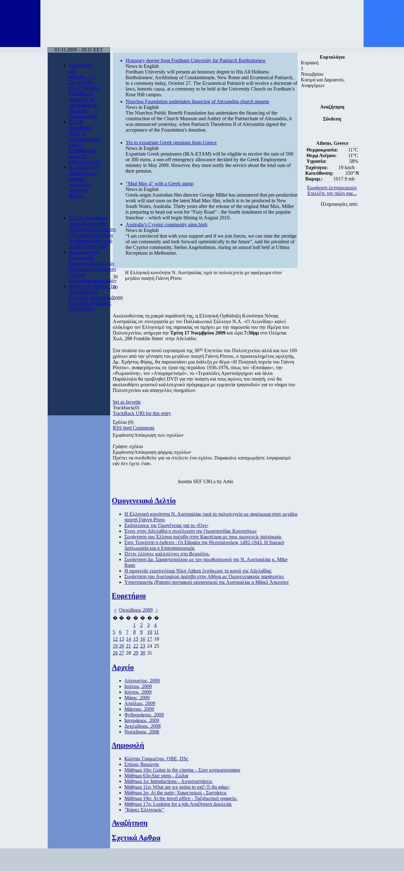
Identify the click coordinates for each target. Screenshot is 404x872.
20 (121, 646)
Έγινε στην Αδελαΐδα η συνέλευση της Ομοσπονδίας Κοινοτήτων (190, 531)
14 (128, 639)
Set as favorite (127, 402)
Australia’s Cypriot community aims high (166, 224)
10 (149, 632)
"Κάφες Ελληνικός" (144, 809)
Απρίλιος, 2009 (139, 703)
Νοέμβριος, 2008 (141, 731)
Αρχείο (123, 667)
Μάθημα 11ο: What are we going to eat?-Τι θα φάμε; (177, 787)
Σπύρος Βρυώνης (141, 764)
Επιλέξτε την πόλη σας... (332, 193)
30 (142, 652)
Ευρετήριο (129, 595)
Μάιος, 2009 (137, 697)
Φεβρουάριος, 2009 (144, 714)
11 (156, 632)
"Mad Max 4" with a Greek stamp (159, 183)
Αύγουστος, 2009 (142, 680)
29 (135, 652)
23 (142, 646)
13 (121, 639)
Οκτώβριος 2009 (136, 610)
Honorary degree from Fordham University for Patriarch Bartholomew (196, 60)
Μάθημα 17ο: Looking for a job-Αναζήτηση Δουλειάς (178, 804)
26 (115, 652)
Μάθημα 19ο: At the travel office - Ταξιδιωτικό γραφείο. (180, 798)
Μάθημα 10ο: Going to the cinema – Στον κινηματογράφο (182, 770)
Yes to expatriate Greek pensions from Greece (171, 142)
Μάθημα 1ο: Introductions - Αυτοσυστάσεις (168, 781)
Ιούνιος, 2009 (138, 692)
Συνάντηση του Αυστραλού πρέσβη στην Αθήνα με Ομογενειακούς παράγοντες (204, 576)
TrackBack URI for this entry (142, 413)
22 (135, 646)
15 (135, 639)
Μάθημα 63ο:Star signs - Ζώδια (156, 775)
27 (121, 652)
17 (149, 639)
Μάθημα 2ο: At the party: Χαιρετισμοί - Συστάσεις (175, 792)
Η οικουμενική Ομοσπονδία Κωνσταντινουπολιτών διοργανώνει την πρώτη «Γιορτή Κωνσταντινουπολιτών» (93, 266)
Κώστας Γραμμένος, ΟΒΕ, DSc (156, 758)
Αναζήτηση (130, 823)
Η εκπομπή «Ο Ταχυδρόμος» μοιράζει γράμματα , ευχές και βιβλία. (84, 182)
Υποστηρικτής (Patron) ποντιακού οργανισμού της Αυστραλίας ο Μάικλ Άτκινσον (206, 582)
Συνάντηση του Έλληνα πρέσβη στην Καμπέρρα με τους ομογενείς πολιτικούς (203, 536)
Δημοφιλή (128, 745)
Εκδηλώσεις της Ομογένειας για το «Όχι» (166, 525)
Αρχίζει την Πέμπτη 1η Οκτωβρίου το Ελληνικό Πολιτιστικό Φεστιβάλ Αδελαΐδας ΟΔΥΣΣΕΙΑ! (92, 297)
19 (115, 646)
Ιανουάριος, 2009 (141, 720)
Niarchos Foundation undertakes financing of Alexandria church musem (197, 101)
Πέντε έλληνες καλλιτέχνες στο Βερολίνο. (167, 553)
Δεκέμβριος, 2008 (142, 726)
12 (115, 639)
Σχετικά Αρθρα (136, 837)
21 (128, 646)
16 (142, 639)
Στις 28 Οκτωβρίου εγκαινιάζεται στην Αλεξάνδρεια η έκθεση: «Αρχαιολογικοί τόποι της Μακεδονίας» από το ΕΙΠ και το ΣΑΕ (92, 232)
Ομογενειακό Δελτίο (144, 500)
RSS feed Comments (133, 427)
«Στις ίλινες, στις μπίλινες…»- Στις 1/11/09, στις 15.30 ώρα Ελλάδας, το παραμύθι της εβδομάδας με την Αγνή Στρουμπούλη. (84, 90)
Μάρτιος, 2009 (139, 709)
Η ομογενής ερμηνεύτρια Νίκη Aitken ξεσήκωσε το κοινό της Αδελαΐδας (197, 570)
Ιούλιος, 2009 (138, 686)
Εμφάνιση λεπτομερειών (332, 187)
